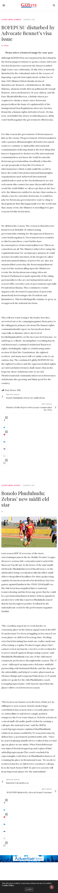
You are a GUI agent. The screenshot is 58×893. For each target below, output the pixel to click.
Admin (5, 46)
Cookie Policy (8, 885)
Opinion (17, 19)
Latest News (7, 19)
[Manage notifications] (52, 887)
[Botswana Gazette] (29, 5)
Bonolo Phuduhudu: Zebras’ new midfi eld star (25, 499)
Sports (17, 485)
